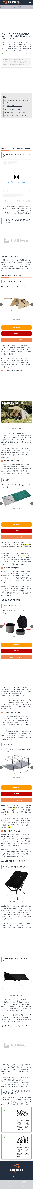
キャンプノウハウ (27, 54)
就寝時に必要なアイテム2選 (14, 106)
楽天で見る (16, 333)
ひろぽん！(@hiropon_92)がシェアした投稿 (16, 201)
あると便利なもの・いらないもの (16, 112)
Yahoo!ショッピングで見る (16, 339)
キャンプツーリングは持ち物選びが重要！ (17, 101)
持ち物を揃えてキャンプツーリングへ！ (18, 115)
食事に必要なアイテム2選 (14, 109)
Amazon (18, 319)
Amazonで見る (17, 327)
